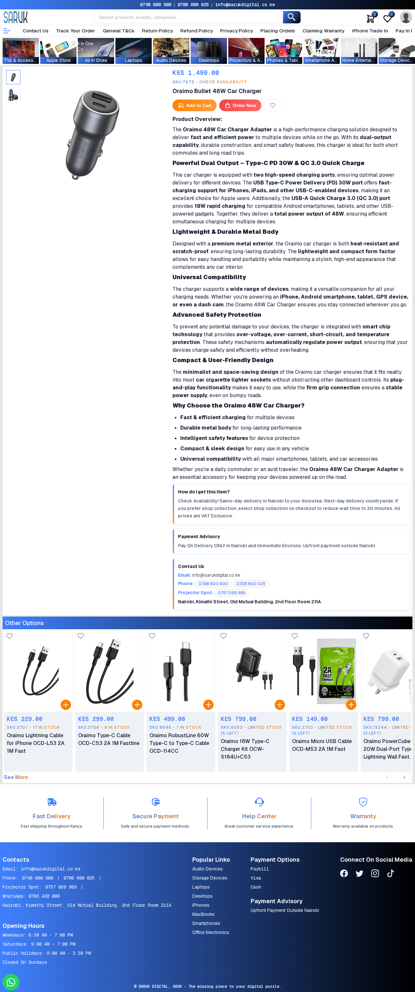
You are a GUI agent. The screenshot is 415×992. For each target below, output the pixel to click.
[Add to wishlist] (9, 636)
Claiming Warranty (323, 31)
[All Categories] (7, 31)
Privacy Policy (236, 31)
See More (16, 777)
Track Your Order (75, 31)
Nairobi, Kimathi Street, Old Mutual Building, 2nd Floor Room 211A (87, 905)
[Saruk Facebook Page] (344, 874)
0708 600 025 (193, 4)
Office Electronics (210, 932)
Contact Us (35, 31)
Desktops (202, 896)
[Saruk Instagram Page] (375, 874)
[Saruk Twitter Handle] (359, 874)
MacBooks (203, 914)
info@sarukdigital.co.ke (245, 4)
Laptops (201, 887)
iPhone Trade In (370, 31)
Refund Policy (196, 31)
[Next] (404, 777)
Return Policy (157, 31)
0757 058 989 (61, 887)
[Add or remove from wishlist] (272, 105)
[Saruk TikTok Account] (391, 874)
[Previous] (387, 777)
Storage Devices (209, 878)
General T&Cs (118, 31)
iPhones (200, 905)
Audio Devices (207, 869)
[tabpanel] (91, 132)
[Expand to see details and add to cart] (66, 705)
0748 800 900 (155, 4)
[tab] (13, 77)
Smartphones (206, 923)
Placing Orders (277, 31)
